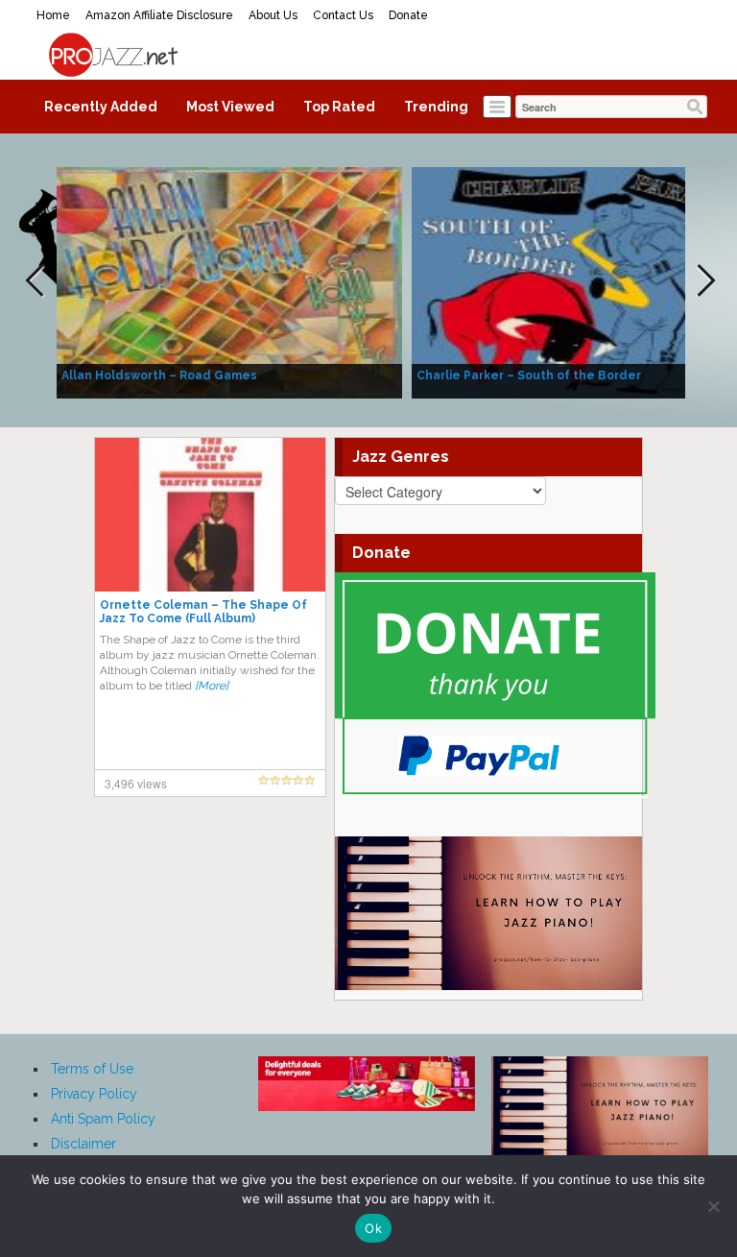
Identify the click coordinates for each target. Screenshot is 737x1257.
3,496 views (136, 783)
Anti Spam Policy (103, 1118)
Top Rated (339, 106)
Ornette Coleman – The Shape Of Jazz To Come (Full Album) (203, 611)
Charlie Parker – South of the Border (528, 375)
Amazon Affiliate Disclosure (159, 15)
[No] (713, 1206)
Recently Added (100, 106)
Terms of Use (92, 1068)
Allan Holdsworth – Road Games (159, 375)
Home (53, 15)
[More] (211, 685)
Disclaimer (83, 1143)
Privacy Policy (94, 1093)
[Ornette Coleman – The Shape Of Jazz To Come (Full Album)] (210, 513)
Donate (408, 15)
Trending (436, 106)
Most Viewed (230, 106)
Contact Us (343, 15)
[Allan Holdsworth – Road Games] (229, 281)
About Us (273, 15)
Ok (373, 1228)
